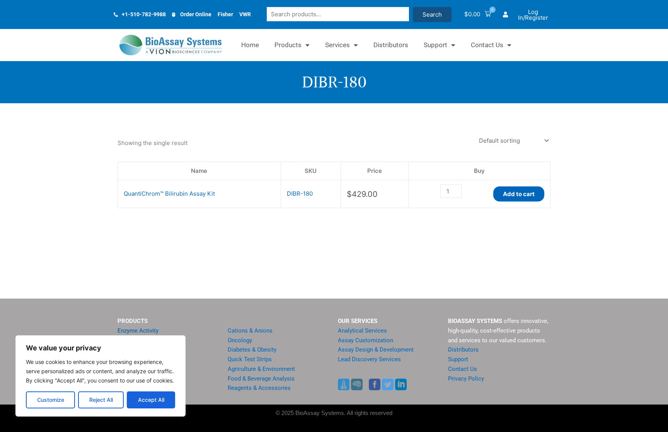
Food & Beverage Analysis (261, 378)
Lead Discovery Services (369, 359)
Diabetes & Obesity (252, 349)
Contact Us (487, 45)
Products (288, 45)
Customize (50, 399)
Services (337, 45)
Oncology (240, 340)
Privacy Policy (466, 378)
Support (435, 45)
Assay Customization (365, 340)
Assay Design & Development (376, 349)
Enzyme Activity (138, 330)
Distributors (390, 45)
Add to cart (519, 194)
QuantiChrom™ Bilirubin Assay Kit (169, 193)
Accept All (151, 399)
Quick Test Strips (250, 359)
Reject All (101, 399)
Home (250, 45)
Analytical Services (362, 330)
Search (432, 14)
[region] (100, 376)
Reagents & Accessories (259, 387)
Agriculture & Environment (261, 368)
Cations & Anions (250, 330)
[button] (477, 14)
